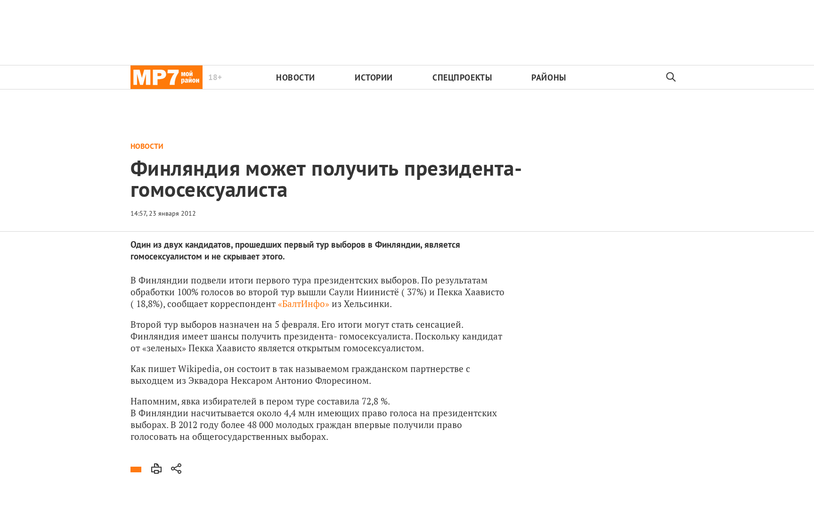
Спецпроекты (462, 77)
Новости (295, 77)
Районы (548, 77)
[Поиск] (671, 77)
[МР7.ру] (166, 77)
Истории (374, 77)
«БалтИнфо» (303, 303)
